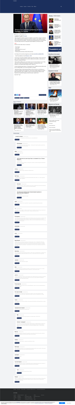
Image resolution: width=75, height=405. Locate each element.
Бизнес (35, 399)
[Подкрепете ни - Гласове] (55, 49)
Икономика (19, 396)
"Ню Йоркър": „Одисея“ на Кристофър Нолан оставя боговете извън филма (54, 99)
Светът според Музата (28, 397)
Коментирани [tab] (57, 15)
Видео (26, 395)
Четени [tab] (51, 15)
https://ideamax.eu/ (52, 125)
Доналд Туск (17, 97)
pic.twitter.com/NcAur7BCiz (39, 54)
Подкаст (25, 6)
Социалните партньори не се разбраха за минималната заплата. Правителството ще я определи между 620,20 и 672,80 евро (30, 112)
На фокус (21, 6)
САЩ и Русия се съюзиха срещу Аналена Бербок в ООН (57, 19)
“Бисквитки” (18, 402)
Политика (29, 6)
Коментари (19, 399)
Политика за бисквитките (41, 389)
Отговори (17, 139)
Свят (32, 6)
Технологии (42, 395)
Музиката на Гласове (54, 104)
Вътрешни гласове (53, 70)
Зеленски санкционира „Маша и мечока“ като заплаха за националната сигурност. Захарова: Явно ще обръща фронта (42, 126)
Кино (50, 87)
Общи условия (23, 389)
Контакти (18, 389)
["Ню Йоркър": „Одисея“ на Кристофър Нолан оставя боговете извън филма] (55, 93)
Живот (35, 395)
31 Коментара (43, 94)
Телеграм (25, 36)
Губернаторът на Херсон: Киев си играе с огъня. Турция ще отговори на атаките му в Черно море (57, 26)
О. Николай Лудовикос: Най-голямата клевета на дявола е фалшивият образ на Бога (55, 82)
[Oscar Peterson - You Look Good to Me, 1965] (55, 110)
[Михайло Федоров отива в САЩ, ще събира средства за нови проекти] (30, 121)
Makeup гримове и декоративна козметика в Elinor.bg (54, 121)
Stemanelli (51, 123)
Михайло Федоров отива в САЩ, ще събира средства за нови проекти (30, 125)
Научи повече (69, 403)
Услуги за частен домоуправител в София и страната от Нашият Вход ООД (55, 130)
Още (35, 6)
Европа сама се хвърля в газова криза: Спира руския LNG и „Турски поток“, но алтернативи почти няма (57, 37)
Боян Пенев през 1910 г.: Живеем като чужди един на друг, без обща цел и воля (55, 65)
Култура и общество (21, 395)
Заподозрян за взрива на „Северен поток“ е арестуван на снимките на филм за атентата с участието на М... (57, 31)
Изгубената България (54, 54)
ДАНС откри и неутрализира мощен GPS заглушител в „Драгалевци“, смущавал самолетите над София (18, 112)
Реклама (14, 389)
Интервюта (19, 397)
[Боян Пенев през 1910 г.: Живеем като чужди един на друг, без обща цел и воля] (55, 60)
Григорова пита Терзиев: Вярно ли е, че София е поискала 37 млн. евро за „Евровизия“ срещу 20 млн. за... (57, 43)
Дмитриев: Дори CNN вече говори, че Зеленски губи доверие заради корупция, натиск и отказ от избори (42, 111)
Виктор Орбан (27, 97)
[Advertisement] (49, 6)
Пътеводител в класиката (29, 399)
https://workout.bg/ (52, 127)
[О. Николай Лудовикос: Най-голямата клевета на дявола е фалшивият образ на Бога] (55, 77)
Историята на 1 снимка (28, 396)
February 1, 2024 (29, 55)
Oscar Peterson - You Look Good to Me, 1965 (54, 115)
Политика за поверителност (31, 389)
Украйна (22, 97)
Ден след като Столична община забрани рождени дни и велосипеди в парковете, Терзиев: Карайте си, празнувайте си (18, 127)
